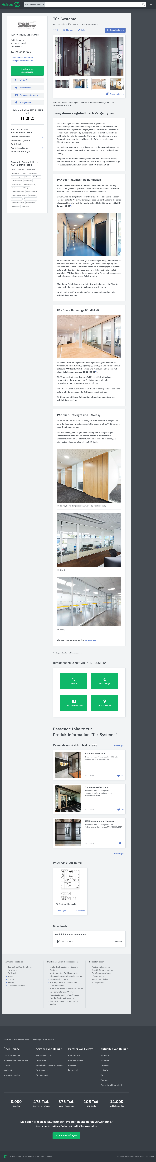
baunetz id (73, 1070)
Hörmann (12, 983)
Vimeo (103, 1075)
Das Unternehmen (12, 1056)
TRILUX (11, 976)
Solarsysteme (98, 983)
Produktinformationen (20, 137)
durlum (11, 979)
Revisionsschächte (100, 979)
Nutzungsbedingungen (125, 1156)
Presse (7, 1065)
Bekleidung (25, 206)
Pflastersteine (98, 976)
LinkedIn (104, 1070)
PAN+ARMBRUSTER (89, 24)
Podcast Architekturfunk (111, 1085)
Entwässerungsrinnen (101, 973)
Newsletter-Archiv (12, 1075)
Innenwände (15, 173)
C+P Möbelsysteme (16, 986)
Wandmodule (16, 206)
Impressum (150, 1156)
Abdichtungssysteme (101, 967)
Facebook (105, 1056)
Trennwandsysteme (18, 202)
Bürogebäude (31, 169)
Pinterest (105, 1065)
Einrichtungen (33, 173)
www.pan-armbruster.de (22, 61)
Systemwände (30, 202)
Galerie (117, 30)
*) (70, 206)
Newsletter (41, 1061)
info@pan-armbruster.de (22, 58)
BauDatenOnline (75, 1061)
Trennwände (28, 180)
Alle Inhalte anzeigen (20, 152)
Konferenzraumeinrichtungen (20, 188)
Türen (13, 169)
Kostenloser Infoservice (27, 70)
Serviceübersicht (43, 1056)
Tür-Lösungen (90, 640)
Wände (24, 173)
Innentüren (21, 169)
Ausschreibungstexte (20, 141)
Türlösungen (70, 24)
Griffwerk (12, 973)
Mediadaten (9, 1070)
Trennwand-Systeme (59, 979)
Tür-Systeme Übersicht (66, 904)
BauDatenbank (75, 1056)
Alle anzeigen (119, 746)
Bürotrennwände (17, 199)
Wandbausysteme (31, 191)
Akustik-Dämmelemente (102, 970)
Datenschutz (140, 1156)
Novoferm (12, 970)
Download (81, 911)
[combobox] (95, 4)
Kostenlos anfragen (66, 1135)
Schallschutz (37, 177)
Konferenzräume (17, 180)
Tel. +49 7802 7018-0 (21, 52)
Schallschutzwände (18, 191)
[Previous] (59, 56)
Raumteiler (32, 195)
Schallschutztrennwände (19, 195)
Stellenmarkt (42, 1075)
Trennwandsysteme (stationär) (21, 177)
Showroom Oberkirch (96, 787)
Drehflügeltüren (16, 184)
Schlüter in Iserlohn (95, 753)
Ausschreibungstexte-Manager (49, 1065)
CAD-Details (16, 144)
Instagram (105, 1061)
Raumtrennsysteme (30, 199)
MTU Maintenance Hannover (100, 821)
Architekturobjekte (19, 148)
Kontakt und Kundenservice (16, 1061)
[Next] (119, 56)
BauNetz (72, 1065)
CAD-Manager (61, 911)
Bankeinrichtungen (29, 184)
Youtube (104, 1080)
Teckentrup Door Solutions (20, 967)
